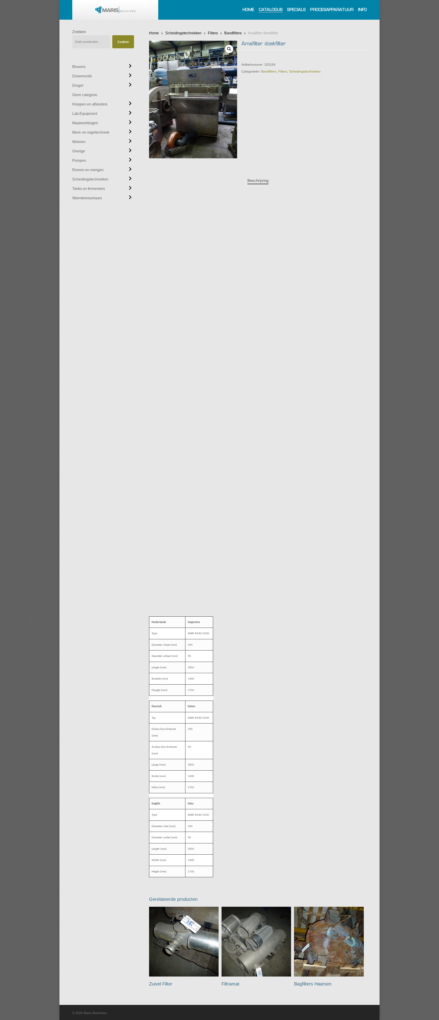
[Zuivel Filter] (184, 942)
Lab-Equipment (84, 114)
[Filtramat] (256, 942)
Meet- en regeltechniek (90, 132)
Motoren (79, 142)
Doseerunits (82, 76)
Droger (77, 85)
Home (154, 33)
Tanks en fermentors (88, 189)
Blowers (79, 67)
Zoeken (79, 32)
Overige (78, 151)
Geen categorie (84, 95)
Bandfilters (233, 33)
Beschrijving (257, 180)
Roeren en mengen (88, 170)
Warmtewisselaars (87, 198)
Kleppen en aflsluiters (89, 104)
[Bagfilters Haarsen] (329, 942)
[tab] (258, 181)
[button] (229, 49)
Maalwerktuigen (85, 123)
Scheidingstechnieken (90, 179)
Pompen (79, 160)
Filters (213, 33)
